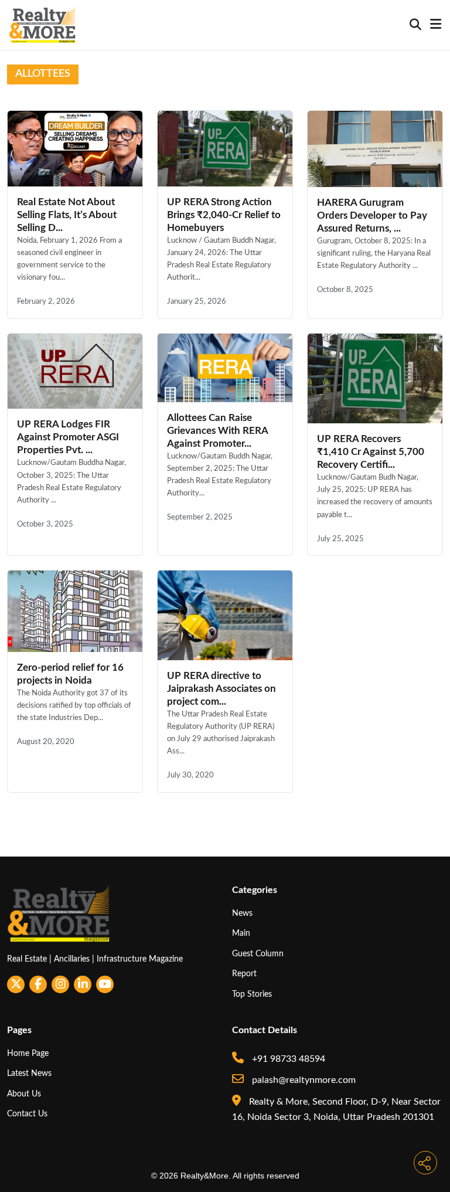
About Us (24, 1093)
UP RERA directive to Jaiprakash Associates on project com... (221, 689)
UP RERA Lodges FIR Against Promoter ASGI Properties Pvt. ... (68, 437)
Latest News (29, 1073)
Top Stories (252, 994)
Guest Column (258, 953)
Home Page (28, 1053)
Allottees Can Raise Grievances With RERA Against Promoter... (217, 431)
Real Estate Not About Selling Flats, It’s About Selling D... (67, 215)
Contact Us (27, 1113)
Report (244, 973)
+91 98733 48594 (287, 1059)
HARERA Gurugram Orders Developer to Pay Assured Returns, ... (372, 215)
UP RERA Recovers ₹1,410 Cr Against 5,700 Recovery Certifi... (370, 452)
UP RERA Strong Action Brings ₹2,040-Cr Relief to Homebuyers (224, 215)
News (242, 913)
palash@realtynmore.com (303, 1080)
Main (241, 933)
